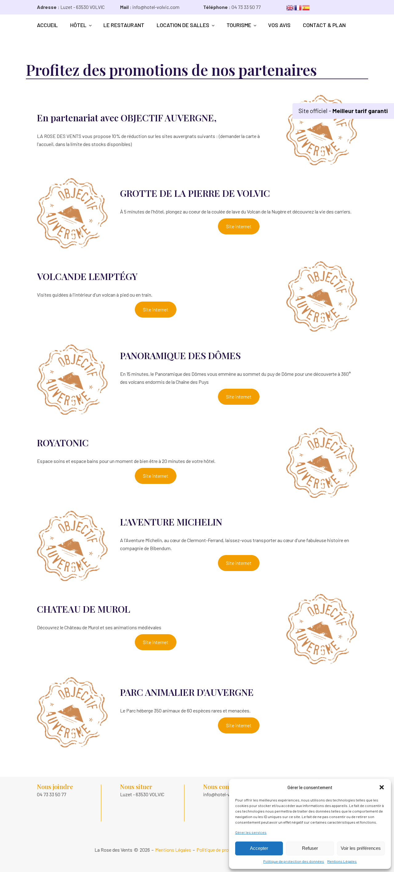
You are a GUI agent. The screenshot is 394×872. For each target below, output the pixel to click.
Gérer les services (251, 832)
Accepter (259, 848)
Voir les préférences (361, 848)
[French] (298, 7)
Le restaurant (123, 25)
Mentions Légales (342, 861)
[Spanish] (306, 7)
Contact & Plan (324, 25)
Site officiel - (343, 110)
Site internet (238, 226)
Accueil (47, 25)
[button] (382, 787)
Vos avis (279, 25)
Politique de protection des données (293, 861)
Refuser (310, 848)
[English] (290, 7)
